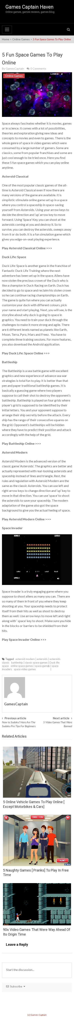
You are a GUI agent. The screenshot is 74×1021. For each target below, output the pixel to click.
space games (42, 665)
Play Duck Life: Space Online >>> (26, 353)
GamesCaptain (15, 68)
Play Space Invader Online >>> (24, 639)
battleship (17, 662)
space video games (25, 669)
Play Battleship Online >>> (21, 443)
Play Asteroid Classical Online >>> (27, 248)
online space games (22, 665)
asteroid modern (25, 659)
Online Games (21, 39)
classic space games (36, 662)
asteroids (42, 659)
